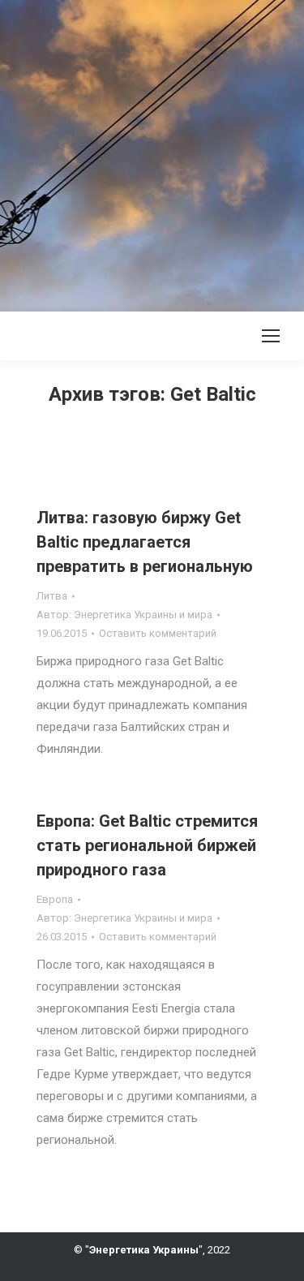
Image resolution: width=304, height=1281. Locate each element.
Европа (54, 899)
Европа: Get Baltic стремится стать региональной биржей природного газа (147, 845)
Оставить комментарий (157, 633)
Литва (51, 596)
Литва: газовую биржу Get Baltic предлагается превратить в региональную (144, 542)
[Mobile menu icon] (270, 336)
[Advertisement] (152, 152)
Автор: (124, 614)
